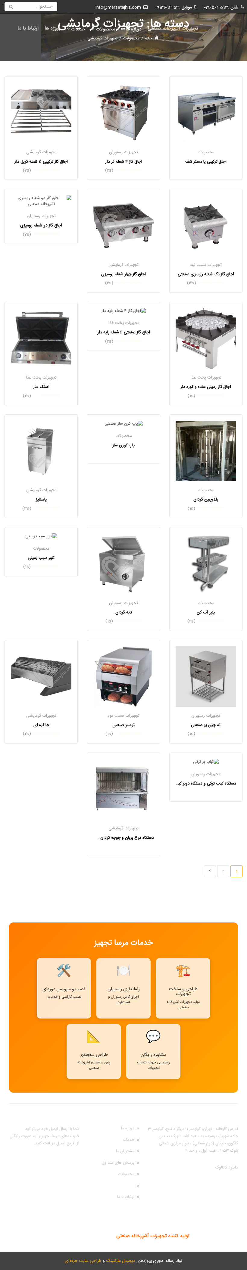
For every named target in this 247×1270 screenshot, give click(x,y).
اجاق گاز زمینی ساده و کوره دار (205, 387)
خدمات (78, 29)
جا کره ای (41, 725)
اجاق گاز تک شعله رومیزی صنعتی (206, 274)
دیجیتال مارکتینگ (120, 1261)
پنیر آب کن (206, 612)
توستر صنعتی (123, 725)
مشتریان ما (125, 1151)
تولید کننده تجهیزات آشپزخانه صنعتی (152, 1236)
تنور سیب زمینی (41, 558)
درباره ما (134, 29)
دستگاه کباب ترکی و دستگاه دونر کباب (205, 783)
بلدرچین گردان (205, 499)
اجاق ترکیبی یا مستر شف (206, 161)
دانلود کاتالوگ (226, 1167)
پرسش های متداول (118, 1162)
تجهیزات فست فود (206, 265)
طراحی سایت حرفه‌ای (83, 1261)
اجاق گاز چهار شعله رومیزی (123, 274)
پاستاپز (41, 499)
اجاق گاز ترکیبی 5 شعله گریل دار (41, 161)
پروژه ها (53, 28)
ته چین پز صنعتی (205, 725)
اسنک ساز (41, 387)
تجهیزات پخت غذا (205, 378)
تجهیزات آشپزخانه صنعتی (173, 28)
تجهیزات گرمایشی (41, 152)
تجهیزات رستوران (123, 152)
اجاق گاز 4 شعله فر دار (123, 161)
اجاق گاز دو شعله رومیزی (41, 225)
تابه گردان (123, 612)
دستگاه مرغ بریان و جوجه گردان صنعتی (120, 837)
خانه (148, 39)
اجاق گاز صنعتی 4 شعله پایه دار (123, 332)
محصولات (105, 29)
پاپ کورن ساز (123, 445)
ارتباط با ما (28, 28)
